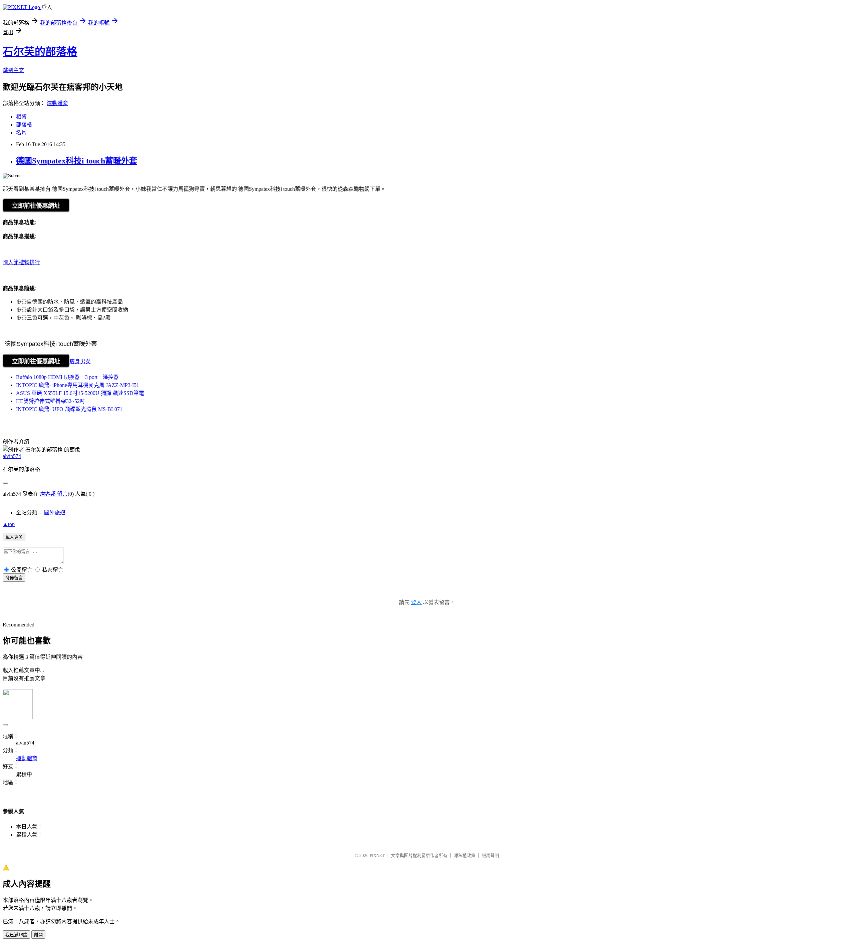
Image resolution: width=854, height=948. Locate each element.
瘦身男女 (80, 361)
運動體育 (57, 103)
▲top (9, 524)
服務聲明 (490, 855)
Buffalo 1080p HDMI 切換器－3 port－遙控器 (67, 377)
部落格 (24, 124)
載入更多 (14, 537)
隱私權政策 (464, 855)
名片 (21, 132)
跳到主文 (13, 70)
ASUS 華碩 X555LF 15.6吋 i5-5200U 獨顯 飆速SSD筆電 (80, 393)
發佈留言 (14, 577)
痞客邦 (48, 494)
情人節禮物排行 (21, 262)
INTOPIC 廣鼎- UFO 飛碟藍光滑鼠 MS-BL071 (69, 409)
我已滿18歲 (16, 934)
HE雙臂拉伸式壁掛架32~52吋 (50, 401)
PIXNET (377, 855)
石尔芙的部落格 (40, 52)
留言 (62, 494)
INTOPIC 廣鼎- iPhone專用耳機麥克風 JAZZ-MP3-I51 (77, 385)
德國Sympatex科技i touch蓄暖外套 (76, 160)
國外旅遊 (54, 512)
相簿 (21, 116)
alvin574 (12, 456)
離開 (38, 934)
